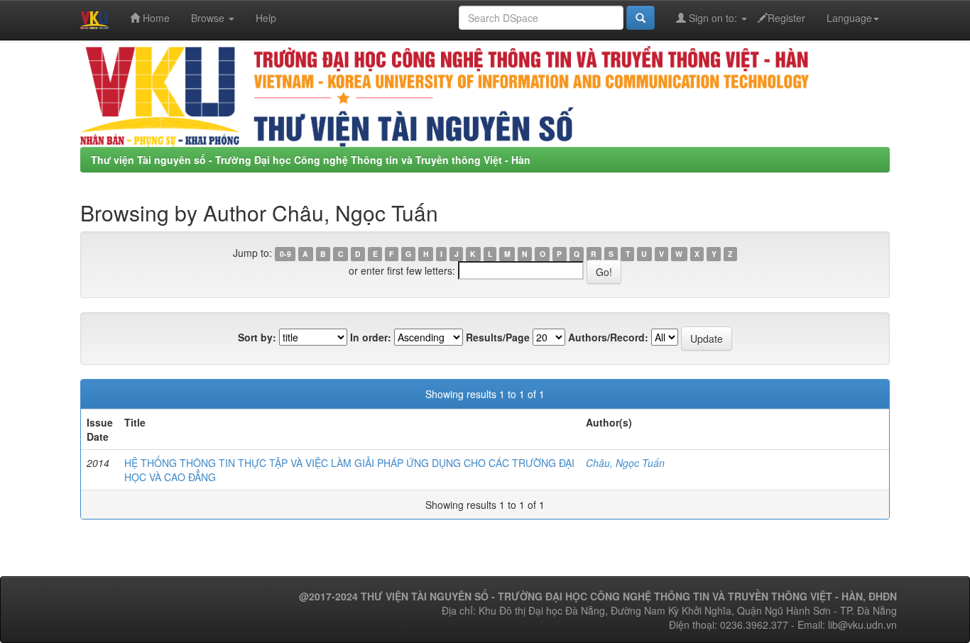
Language (849, 18)
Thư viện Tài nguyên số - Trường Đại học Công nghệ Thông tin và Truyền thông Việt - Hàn (310, 160)
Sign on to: (713, 18)
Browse (209, 18)
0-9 (285, 253)
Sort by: (257, 337)
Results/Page (498, 337)
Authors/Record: (608, 337)
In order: (370, 337)
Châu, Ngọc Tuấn (625, 463)
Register (786, 18)
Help (266, 18)
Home (155, 18)
